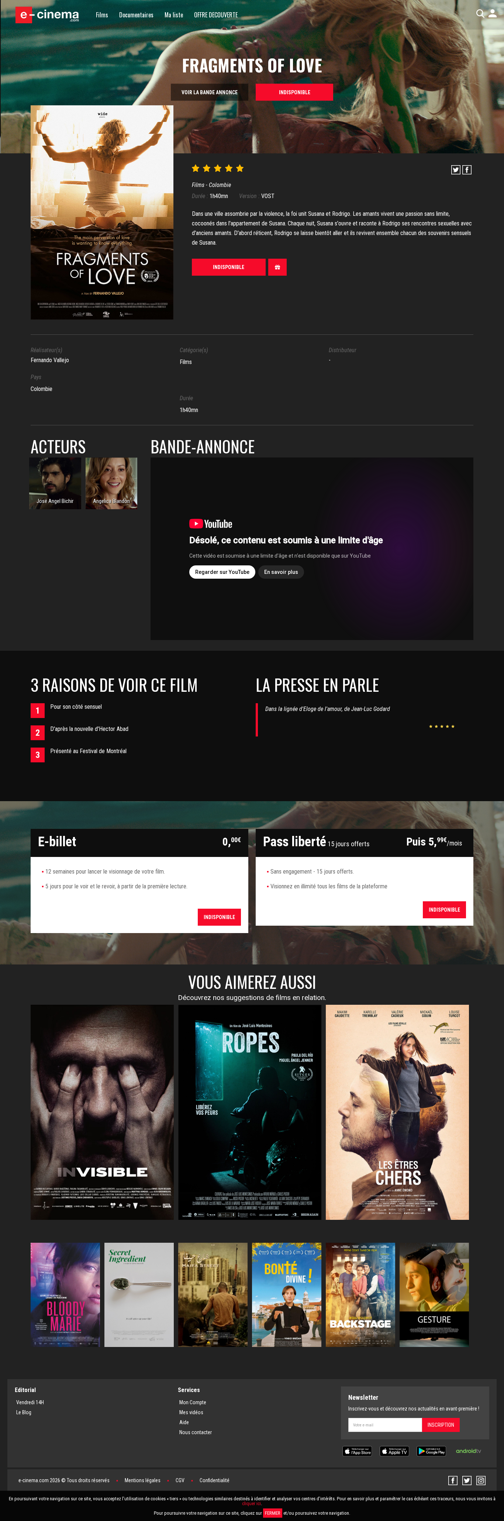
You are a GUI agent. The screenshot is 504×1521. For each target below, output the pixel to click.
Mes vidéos (191, 1412)
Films (102, 14)
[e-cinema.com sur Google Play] (431, 1450)
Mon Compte (192, 1402)
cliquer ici (251, 1503)
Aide (184, 1422)
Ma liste (174, 14)
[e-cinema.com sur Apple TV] (394, 1450)
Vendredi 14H (30, 1402)
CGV (180, 1480)
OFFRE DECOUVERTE (216, 14)
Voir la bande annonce (210, 92)
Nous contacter (195, 1432)
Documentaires (136, 14)
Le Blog (23, 1412)
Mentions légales (142, 1480)
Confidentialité (214, 1480)
